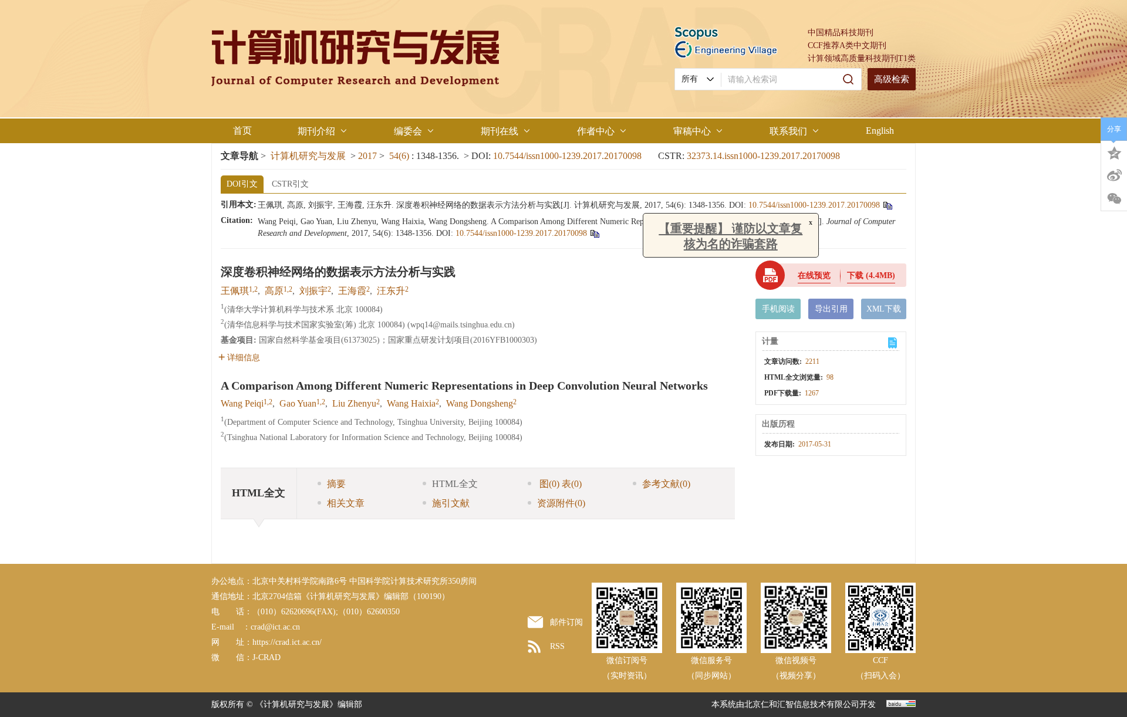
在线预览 (814, 275)
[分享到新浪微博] (1114, 175)
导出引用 (831, 309)
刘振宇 (313, 291)
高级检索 (891, 79)
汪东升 (391, 291)
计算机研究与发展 (308, 156)
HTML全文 (455, 484)
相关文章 (346, 503)
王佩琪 (235, 291)
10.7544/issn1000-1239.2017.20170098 (567, 156)
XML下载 (883, 309)
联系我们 (788, 131)
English (880, 131)
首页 (242, 131)
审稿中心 (692, 131)
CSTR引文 (290, 184)
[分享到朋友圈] (1114, 199)
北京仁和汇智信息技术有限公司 (801, 704)
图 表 (559, 484)
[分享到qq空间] (1114, 152)
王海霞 (352, 291)
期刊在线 (499, 131)
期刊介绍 (316, 131)
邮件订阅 (566, 622)
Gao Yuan (297, 403)
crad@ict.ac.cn (275, 627)
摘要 (336, 484)
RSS (557, 646)
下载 (871, 275)
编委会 (408, 131)
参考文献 (666, 484)
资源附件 (561, 503)
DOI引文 (242, 184)
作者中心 (596, 131)
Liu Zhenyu (354, 403)
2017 (367, 156)
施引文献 (451, 503)
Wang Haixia (411, 403)
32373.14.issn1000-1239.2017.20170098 (763, 156)
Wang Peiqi (242, 403)
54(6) (400, 156)
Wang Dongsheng (479, 403)
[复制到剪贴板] (887, 205)
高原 (274, 291)
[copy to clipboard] (594, 233)
